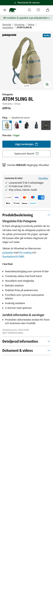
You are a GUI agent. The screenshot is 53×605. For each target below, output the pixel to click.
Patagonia (7, 94)
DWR (21, 256)
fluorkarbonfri (10, 256)
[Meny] (4, 10)
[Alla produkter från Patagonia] (9, 35)
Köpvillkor (43, 178)
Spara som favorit (24, 153)
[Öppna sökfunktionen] (29, 10)
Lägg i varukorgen (24, 144)
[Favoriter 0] (38, 10)
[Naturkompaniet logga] (12, 10)
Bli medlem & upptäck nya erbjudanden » (26, 17)
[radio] (7, 125)
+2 (46, 125)
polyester (7, 252)
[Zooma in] (47, 84)
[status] (26, 86)
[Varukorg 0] (48, 10)
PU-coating (25, 252)
